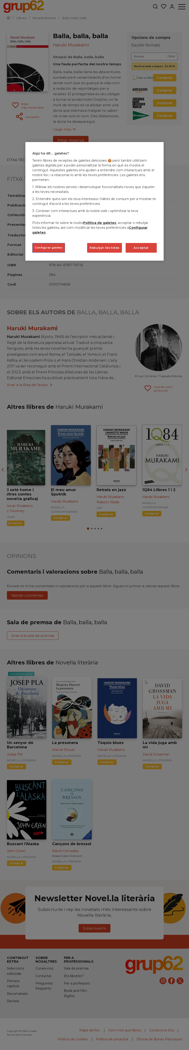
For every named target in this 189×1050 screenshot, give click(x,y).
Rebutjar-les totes (104, 247)
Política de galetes (99, 223)
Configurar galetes (48, 247)
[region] (94, 201)
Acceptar (141, 247)
